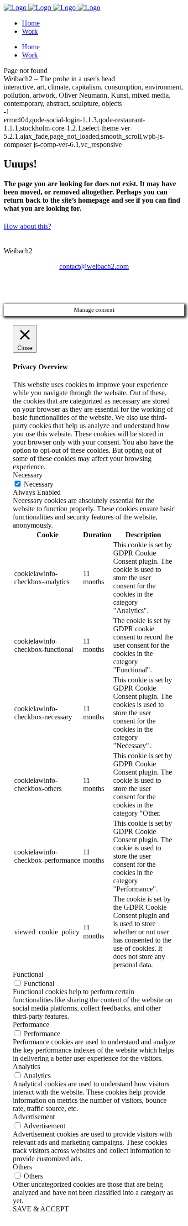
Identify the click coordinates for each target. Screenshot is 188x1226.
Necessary (38, 484)
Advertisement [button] (34, 1117)
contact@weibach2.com (94, 266)
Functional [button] (28, 974)
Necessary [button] (27, 475)
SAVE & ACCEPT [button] (41, 1209)
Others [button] (22, 1167)
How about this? (27, 226)
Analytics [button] (26, 1066)
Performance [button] (31, 1024)
